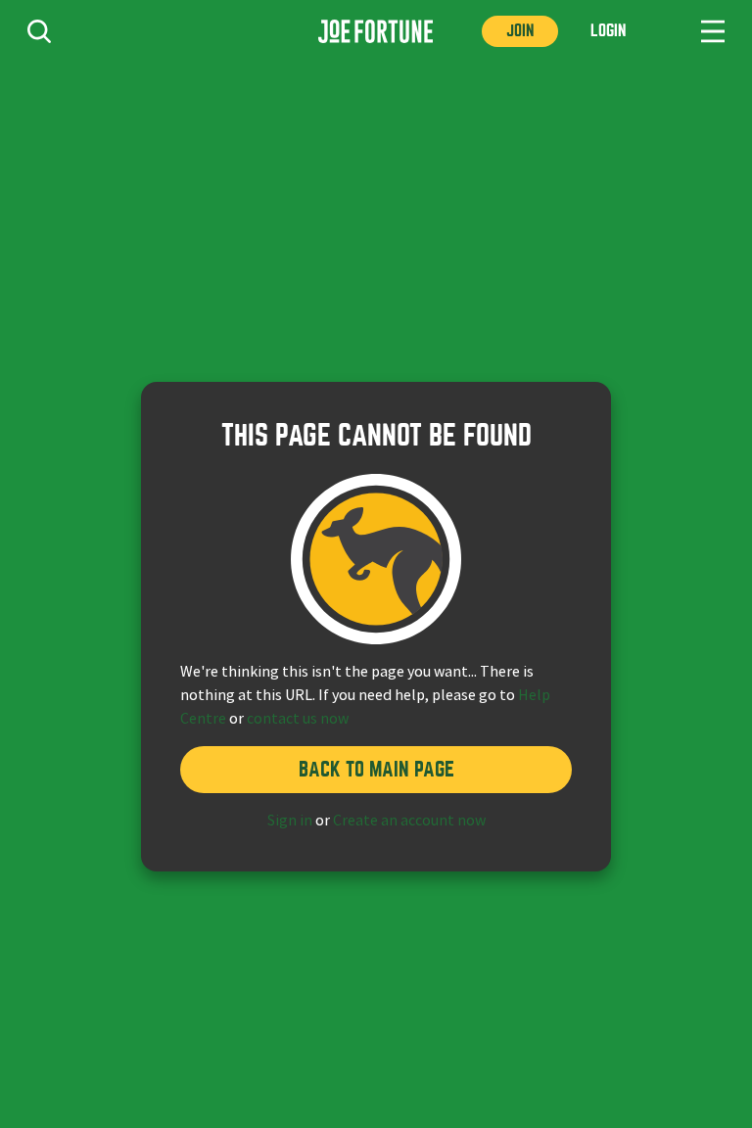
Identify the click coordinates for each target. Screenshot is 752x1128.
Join (520, 31)
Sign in (289, 820)
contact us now (298, 718)
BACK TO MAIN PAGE (376, 769)
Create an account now (409, 820)
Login (608, 31)
